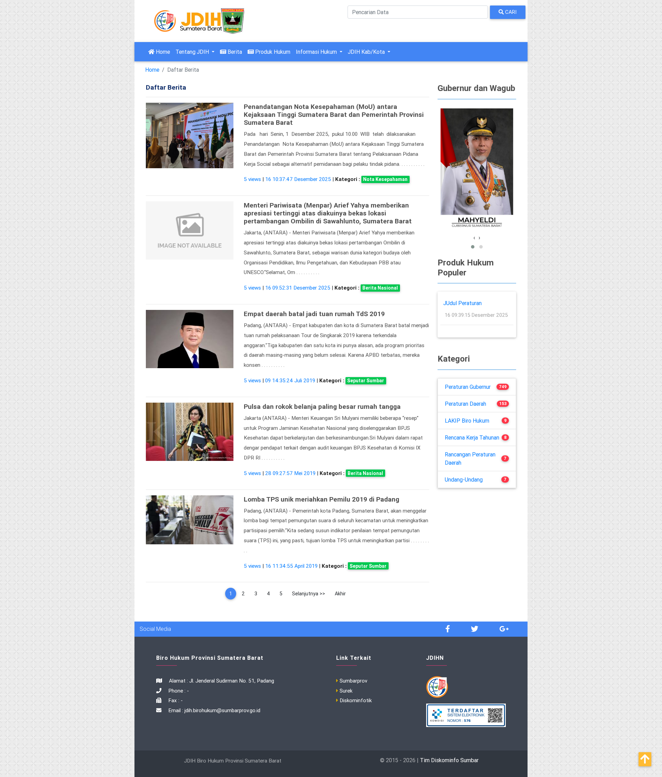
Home (163, 51)
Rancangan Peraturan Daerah (470, 458)
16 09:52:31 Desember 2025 (297, 287)
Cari (510, 12)
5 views (252, 179)
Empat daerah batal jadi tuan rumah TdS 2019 (314, 314)
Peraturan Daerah (465, 403)
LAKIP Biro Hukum (467, 420)
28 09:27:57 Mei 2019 (290, 473)
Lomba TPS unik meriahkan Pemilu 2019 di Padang (321, 499)
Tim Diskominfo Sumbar (449, 760)
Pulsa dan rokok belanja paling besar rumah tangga (322, 406)
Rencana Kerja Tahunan (472, 437)
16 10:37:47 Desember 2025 (298, 179)
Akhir (340, 594)
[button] (473, 246)
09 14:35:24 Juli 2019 (290, 380)
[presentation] (474, 237)
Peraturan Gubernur (468, 386)
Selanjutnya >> (308, 594)
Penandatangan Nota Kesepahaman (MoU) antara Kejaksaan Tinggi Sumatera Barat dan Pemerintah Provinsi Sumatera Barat (334, 114)
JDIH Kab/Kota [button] (367, 51)
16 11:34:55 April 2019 (291, 566)
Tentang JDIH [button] (192, 51)
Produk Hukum (272, 51)
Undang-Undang (464, 479)
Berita (234, 51)
